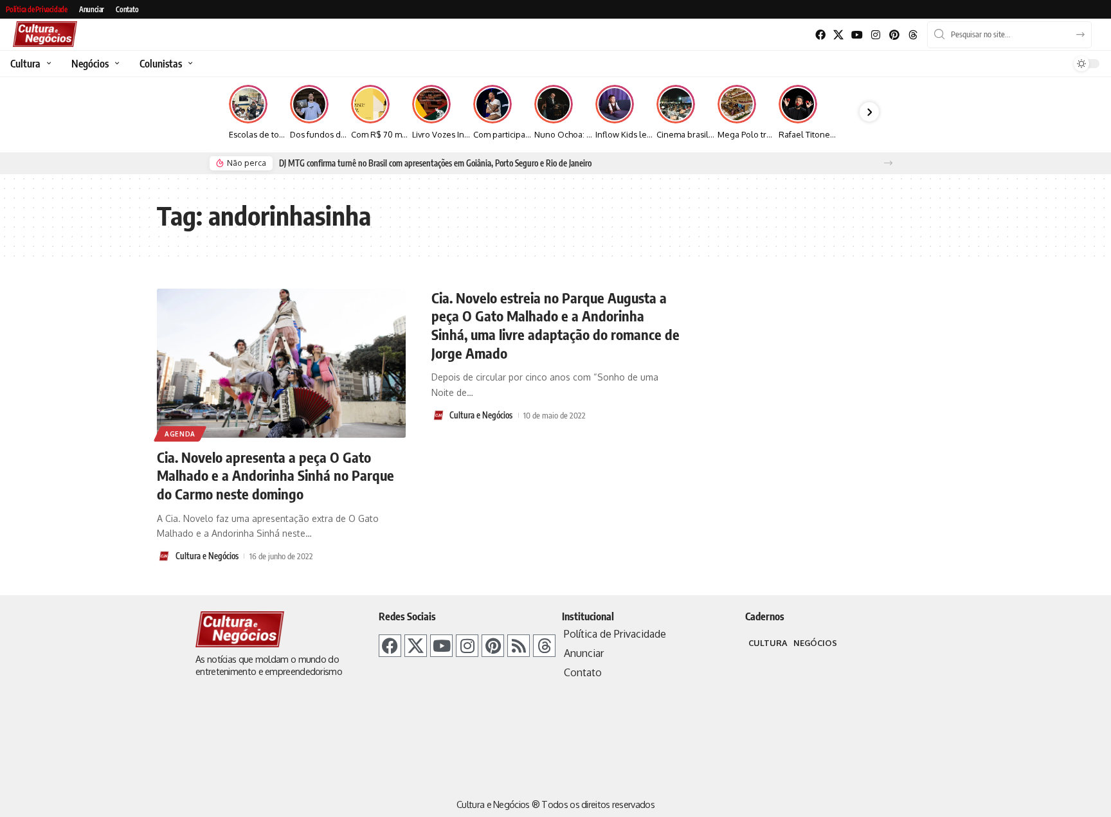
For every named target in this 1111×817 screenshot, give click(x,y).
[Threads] (912, 35)
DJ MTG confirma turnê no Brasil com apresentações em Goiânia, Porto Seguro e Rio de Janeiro (435, 163)
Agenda (180, 434)
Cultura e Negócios (207, 556)
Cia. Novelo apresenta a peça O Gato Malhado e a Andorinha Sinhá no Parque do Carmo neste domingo (275, 475)
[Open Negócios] (115, 63)
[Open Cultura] (47, 63)
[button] (888, 163)
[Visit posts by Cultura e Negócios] (164, 556)
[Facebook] (820, 35)
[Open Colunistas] (188, 63)
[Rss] (518, 645)
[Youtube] (857, 35)
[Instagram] (876, 35)
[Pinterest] (894, 35)
